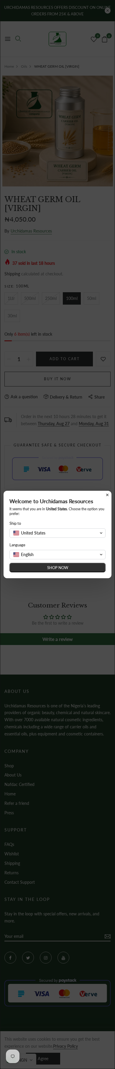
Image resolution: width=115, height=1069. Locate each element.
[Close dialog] (107, 495)
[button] (57, 533)
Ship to (15, 523)
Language (17, 544)
